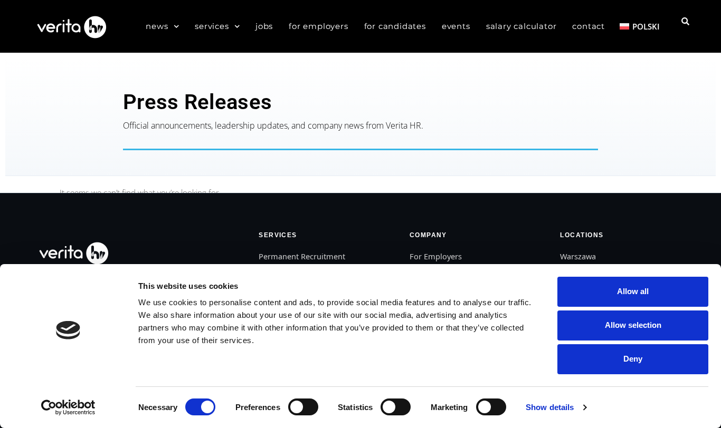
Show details (550, 407)
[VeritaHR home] (72, 252)
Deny (632, 358)
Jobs (264, 26)
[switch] (303, 406)
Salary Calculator (521, 26)
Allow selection (633, 324)
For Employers (318, 26)
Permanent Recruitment (302, 256)
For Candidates (395, 26)
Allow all (633, 291)
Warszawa (578, 256)
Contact (588, 26)
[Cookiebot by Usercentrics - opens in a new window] (68, 407)
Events (456, 26)
